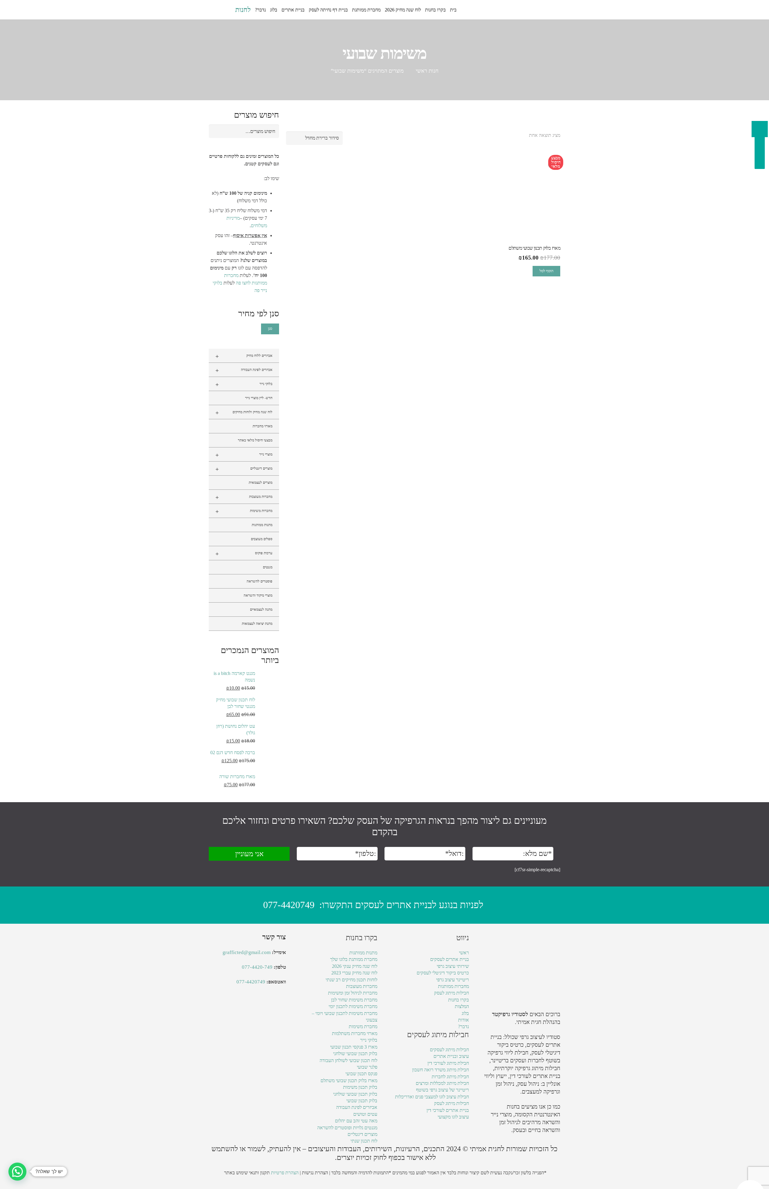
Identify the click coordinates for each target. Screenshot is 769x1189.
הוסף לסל (546, 271)
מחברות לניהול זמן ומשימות (352, 992)
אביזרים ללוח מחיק (243, 356)
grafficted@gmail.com (247, 952)
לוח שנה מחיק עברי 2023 (354, 972)
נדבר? (463, 1026)
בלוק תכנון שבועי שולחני (355, 1053)
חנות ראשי (427, 71)
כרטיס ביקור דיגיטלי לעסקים (443, 972)
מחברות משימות (243, 511)
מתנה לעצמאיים (261, 609)
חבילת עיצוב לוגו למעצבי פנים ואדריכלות (432, 1096)
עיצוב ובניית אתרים (451, 1056)
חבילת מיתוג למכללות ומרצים (442, 1083)
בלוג (465, 1013)
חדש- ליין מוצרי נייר (258, 398)
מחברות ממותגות (453, 986)
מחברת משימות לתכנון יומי (353, 1006)
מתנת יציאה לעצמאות (257, 624)
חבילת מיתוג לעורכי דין (448, 1063)
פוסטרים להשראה (259, 581)
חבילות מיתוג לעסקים (449, 1049)
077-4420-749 (257, 967)
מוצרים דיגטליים (243, 469)
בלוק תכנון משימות (360, 1087)
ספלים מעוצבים (261, 539)
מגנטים (267, 567)
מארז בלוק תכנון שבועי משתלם (349, 1080)
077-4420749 (289, 904)
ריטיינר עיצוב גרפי (452, 979)
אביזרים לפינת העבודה (243, 370)
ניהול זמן (508, 1122)
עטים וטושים (365, 1114)
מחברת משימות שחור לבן (354, 999)
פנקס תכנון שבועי (361, 1073)
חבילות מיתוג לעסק (451, 992)
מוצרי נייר (243, 455)
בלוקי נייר (243, 384)
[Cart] (215, 10)
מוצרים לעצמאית (260, 482)
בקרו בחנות (458, 999)
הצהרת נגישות (315, 1172)
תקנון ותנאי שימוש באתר (247, 1172)
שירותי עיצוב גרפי (453, 966)
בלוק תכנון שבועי (361, 1100)
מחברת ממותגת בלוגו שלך (353, 959)
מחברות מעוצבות (243, 497)
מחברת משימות (363, 1026)
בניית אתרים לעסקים (449, 959)
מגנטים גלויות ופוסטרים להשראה (347, 1127)
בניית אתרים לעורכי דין (535, 1076)
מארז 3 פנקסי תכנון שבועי (353, 1046)
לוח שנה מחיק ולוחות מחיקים (243, 412)
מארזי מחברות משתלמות (354, 1033)
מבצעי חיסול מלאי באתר (255, 440)
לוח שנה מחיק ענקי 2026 (354, 966)
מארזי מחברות (262, 426)
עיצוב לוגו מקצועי (453, 1116)
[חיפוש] (227, 10)
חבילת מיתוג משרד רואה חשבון (440, 1069)
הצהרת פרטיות (285, 1172)
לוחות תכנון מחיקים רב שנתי (351, 979)
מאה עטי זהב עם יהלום (356, 1120)
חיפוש (271, 131)
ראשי (464, 952)
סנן (270, 329)
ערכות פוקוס (243, 553)
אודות (463, 1019)
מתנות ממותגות (262, 525)
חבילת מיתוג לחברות (450, 1076)
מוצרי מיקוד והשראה (258, 595)
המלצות (462, 1006)
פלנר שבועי (367, 1067)
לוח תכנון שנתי (364, 1140)
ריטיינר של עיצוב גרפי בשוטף (442, 1089)
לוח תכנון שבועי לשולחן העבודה (348, 1060)
